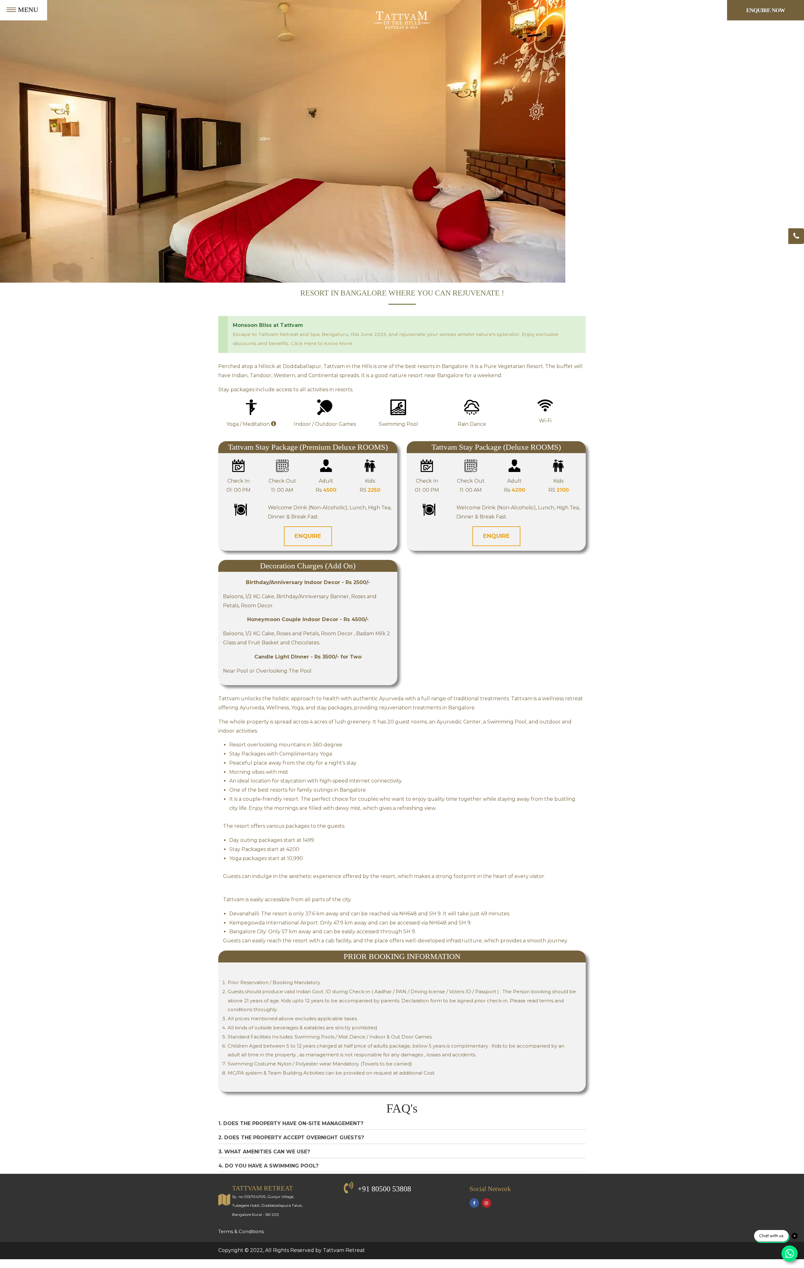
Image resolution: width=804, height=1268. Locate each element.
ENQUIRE (308, 536)
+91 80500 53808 (384, 1189)
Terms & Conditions (241, 1231)
